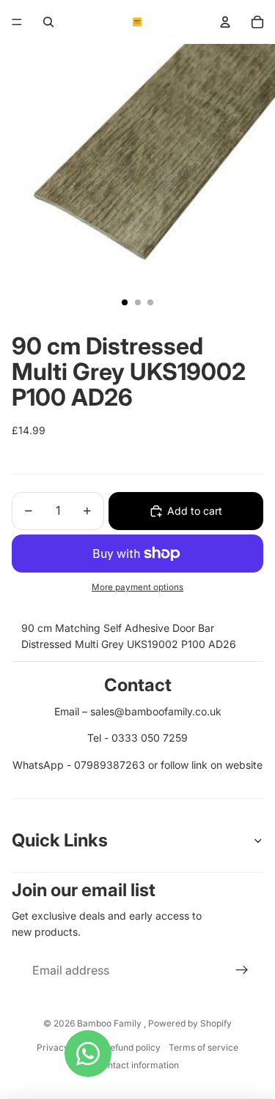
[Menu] (17, 22)
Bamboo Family (110, 1023)
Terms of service (203, 1047)
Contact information (137, 1064)
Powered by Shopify (190, 1023)
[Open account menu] (225, 22)
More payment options (137, 587)
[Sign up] (242, 970)
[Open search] (48, 22)
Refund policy (132, 1047)
